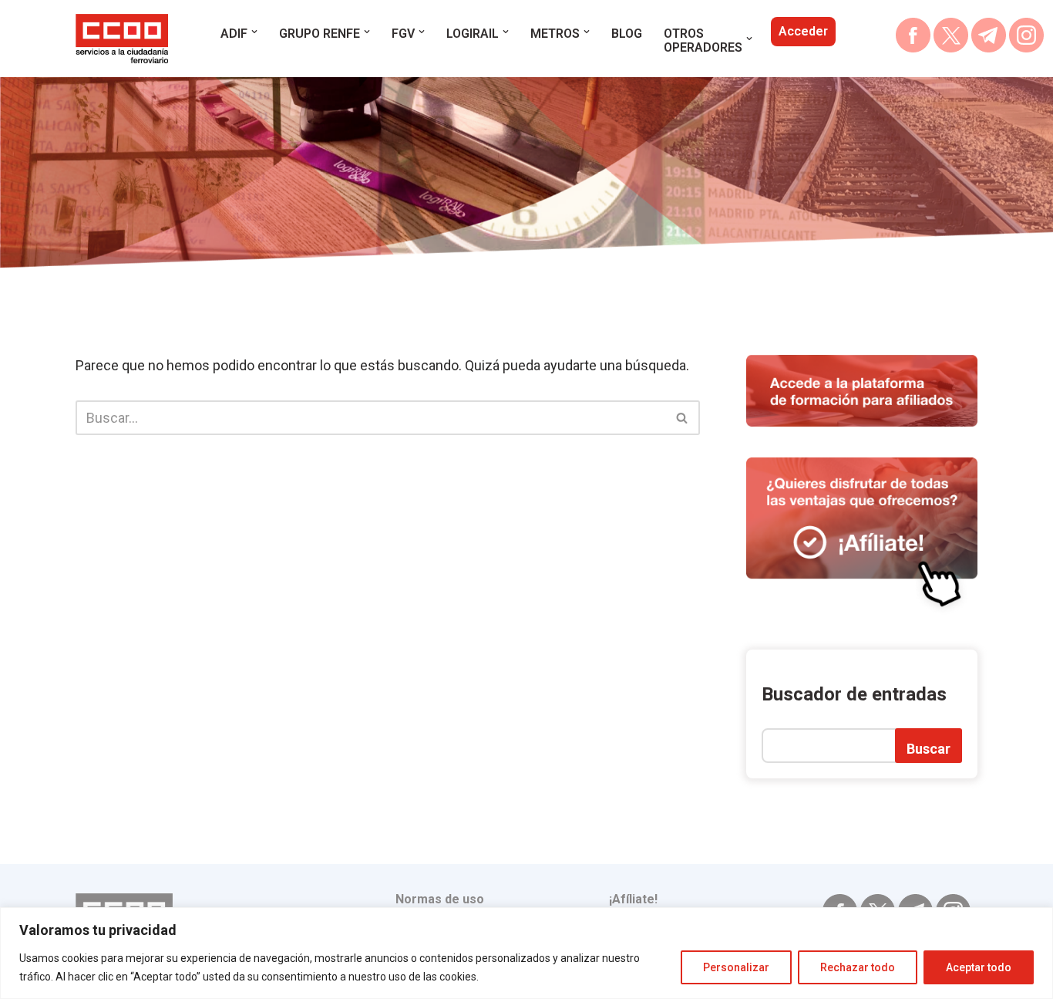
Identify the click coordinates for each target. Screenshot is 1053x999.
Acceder (803, 31)
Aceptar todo (978, 967)
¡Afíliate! (633, 899)
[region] (526, 953)
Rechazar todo (857, 967)
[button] (254, 32)
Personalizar (736, 967)
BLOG (626, 33)
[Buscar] (682, 417)
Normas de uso (439, 899)
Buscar (928, 749)
